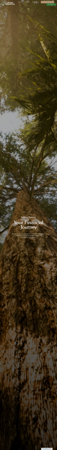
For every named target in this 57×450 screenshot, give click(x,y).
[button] (20, 2)
